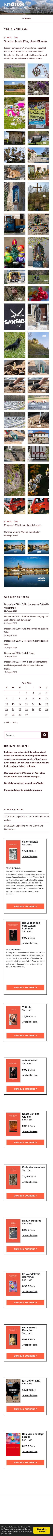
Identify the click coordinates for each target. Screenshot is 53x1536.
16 (26, 703)
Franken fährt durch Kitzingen (22, 525)
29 (20, 714)
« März (7, 722)
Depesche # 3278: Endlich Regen (19, 652)
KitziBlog (14, 4)
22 (20, 709)
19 (46, 703)
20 (6, 709)
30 (26, 714)
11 (40, 698)
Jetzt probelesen (29, 856)
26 (46, 709)
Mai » (15, 722)
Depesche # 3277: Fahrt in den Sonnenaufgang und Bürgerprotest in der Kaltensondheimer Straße (25, 665)
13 (6, 703)
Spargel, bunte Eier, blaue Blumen (25, 41)
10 (33, 698)
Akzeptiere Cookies (41, 1530)
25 (40, 709)
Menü (28, 18)
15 (20, 703)
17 (33, 703)
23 (26, 709)
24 (33, 709)
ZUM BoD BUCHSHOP (25, 906)
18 (40, 703)
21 (13, 709)
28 (13, 714)
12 (46, 698)
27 (6, 714)
